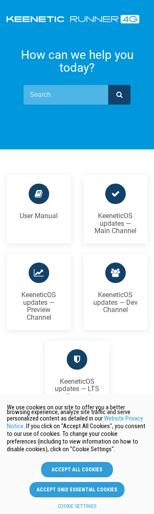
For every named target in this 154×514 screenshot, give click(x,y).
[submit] (119, 95)
